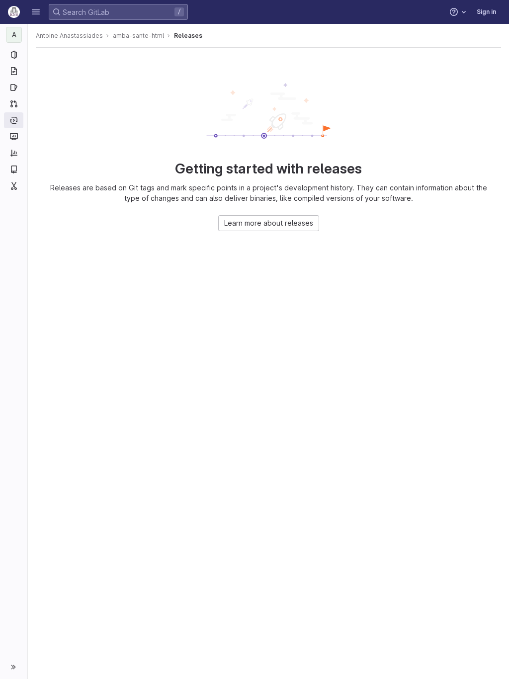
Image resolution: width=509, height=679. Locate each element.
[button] (36, 12)
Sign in (486, 11)
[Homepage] (14, 12)
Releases (188, 35)
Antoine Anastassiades (69, 35)
